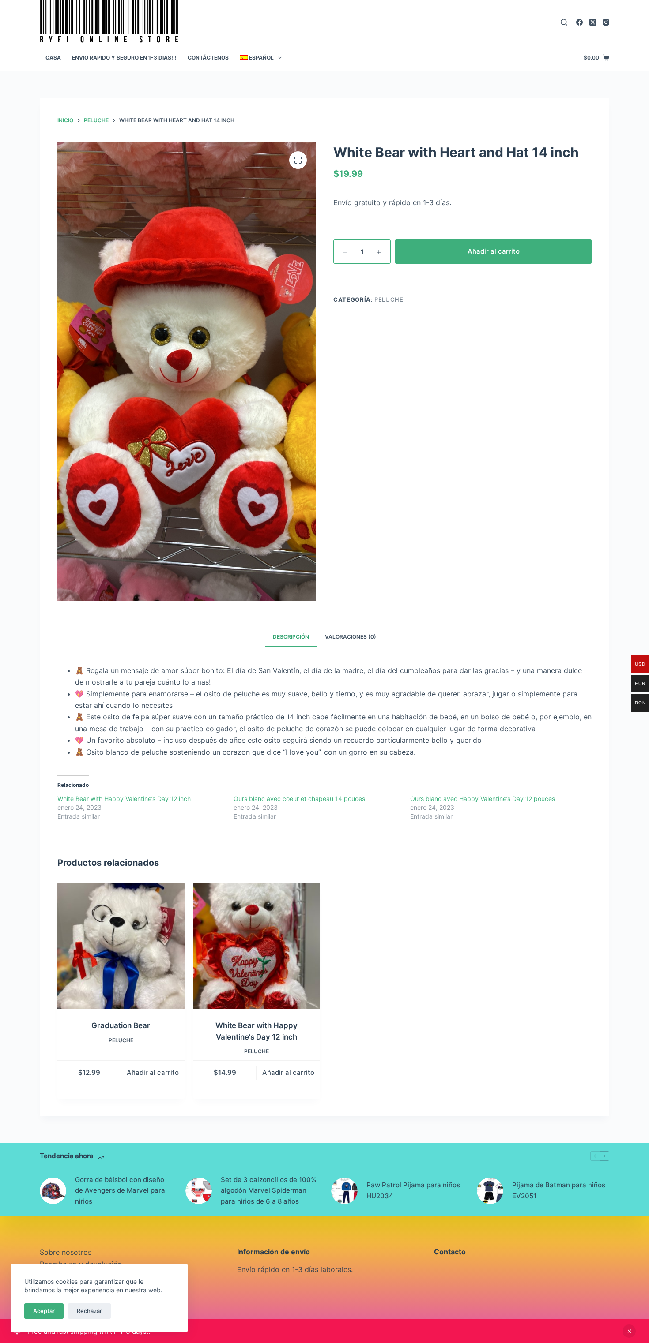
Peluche (389, 299)
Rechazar (89, 1310)
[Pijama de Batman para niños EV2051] (490, 1191)
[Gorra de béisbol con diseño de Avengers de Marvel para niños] (53, 1191)
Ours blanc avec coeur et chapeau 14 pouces (299, 798)
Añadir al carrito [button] (153, 1072)
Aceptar (44, 1310)
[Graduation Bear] (121, 946)
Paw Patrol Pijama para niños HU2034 (413, 1190)
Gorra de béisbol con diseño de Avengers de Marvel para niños (120, 1190)
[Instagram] (606, 22)
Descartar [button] (629, 1331)
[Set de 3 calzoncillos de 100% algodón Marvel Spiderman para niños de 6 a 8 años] (198, 1191)
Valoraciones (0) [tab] (350, 636)
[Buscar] (564, 22)
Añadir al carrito (494, 251)
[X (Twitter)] (592, 22)
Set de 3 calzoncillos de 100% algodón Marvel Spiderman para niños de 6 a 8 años (268, 1190)
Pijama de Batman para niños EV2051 (558, 1190)
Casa (53, 57)
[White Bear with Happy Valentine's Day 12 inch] (257, 946)
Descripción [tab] (291, 636)
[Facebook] (579, 22)
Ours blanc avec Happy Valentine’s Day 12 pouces (482, 798)
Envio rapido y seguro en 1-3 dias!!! (124, 57)
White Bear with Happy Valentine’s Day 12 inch (124, 798)
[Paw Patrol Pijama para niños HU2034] (344, 1191)
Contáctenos (208, 57)
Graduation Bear (120, 1025)
